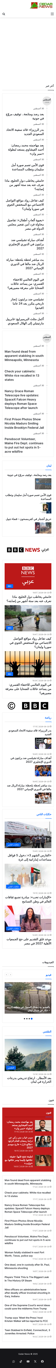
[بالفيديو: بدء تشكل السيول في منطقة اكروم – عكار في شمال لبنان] (28, 997)
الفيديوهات (48, 962)
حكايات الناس (44, 814)
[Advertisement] (28, 50)
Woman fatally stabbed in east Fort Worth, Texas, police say (24, 1254)
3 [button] (26, 1018)
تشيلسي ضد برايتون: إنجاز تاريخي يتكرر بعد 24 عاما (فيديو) (27, 303)
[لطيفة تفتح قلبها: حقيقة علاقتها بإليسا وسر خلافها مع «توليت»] (43, 1160)
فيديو (48, 974)
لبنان (48, 465)
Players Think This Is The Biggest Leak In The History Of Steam (27, 1279)
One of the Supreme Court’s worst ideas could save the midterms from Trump (27, 1307)
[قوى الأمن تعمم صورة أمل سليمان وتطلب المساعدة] (43, 507)
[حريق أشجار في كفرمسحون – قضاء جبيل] (43, 528)
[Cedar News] (42, 5)
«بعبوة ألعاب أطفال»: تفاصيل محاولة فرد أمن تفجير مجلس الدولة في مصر (25, 224)
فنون (48, 1112)
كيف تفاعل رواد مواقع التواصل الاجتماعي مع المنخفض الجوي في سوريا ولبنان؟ (25, 205)
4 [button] (24, 1018)
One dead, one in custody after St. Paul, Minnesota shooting (27, 1266)
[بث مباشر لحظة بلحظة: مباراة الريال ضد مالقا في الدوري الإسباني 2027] (43, 798)
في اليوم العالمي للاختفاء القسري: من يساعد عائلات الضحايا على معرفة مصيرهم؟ (25, 284)
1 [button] (32, 1019)
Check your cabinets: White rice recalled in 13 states (22, 376)
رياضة (48, 717)
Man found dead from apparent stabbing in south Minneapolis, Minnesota (24, 356)
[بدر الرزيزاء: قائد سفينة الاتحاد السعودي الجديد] (43, 743)
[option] (28, 997)
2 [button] (29, 1018)
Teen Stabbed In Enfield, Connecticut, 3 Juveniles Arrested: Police (27, 1332)
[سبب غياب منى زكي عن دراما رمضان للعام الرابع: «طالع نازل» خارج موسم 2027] (43, 1141)
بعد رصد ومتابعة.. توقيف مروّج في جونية (29, 474)
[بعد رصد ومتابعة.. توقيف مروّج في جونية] (43, 484)
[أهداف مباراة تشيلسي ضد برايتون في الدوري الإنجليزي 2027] (43, 770)
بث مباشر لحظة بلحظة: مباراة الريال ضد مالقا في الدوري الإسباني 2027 (25, 264)
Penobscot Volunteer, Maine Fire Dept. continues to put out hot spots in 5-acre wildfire (24, 445)
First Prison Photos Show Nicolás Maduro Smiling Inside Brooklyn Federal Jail (24, 423)
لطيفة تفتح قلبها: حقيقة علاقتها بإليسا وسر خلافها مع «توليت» (19, 1160)
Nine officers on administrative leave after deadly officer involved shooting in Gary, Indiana (27, 1293)
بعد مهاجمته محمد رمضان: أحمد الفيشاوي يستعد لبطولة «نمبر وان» (26, 149)
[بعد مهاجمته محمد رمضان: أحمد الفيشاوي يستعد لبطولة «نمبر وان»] (43, 1125)
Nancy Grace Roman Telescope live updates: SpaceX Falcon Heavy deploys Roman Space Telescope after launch (22, 399)
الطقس (47, 1031)
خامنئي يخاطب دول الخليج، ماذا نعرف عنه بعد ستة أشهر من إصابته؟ (24, 185)
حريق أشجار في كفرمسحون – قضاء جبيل (28, 519)
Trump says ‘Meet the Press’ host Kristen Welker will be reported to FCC (26, 1319)
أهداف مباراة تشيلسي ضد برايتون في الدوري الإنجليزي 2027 (26, 244)
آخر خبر (50, 85)
